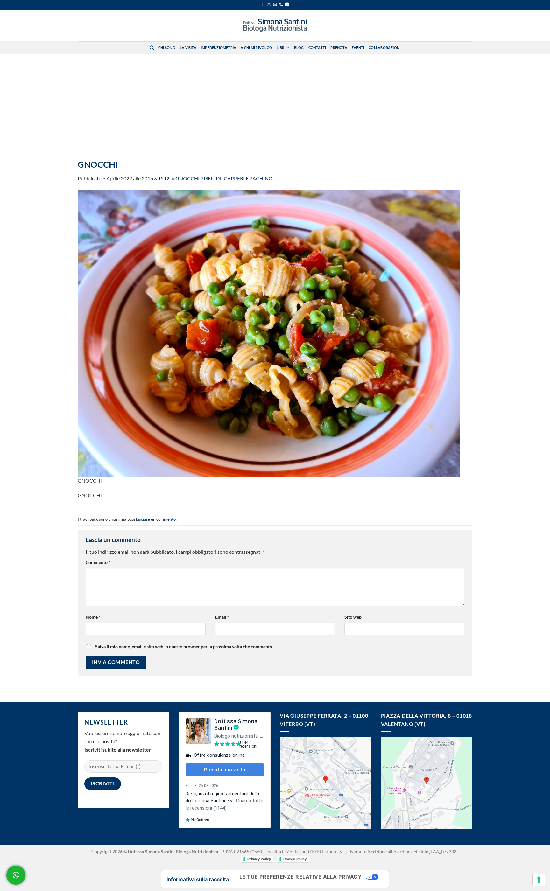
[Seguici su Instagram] (269, 5)
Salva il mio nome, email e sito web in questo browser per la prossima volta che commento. (184, 646)
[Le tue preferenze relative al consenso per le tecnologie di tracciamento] (539, 880)
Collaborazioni (384, 47)
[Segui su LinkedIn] (287, 5)
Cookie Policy (295, 859)
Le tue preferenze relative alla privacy (300, 877)
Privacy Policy (259, 859)
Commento (98, 562)
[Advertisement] (275, 101)
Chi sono (166, 47)
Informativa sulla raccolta (197, 879)
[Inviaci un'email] (275, 5)
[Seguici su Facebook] (263, 5)
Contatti (317, 47)
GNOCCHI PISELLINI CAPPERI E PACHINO (224, 178)
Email (222, 617)
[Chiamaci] (281, 5)
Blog (299, 47)
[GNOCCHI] (269, 333)
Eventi (358, 47)
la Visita (188, 47)
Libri (281, 47)
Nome (93, 617)
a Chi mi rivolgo (256, 47)
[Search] (152, 47)
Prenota (338, 47)
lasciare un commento (156, 519)
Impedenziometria (218, 47)
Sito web (353, 617)
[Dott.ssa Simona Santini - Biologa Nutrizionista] (275, 25)
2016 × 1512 (155, 178)
